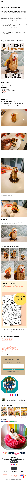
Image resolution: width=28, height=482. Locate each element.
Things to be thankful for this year (7, 350)
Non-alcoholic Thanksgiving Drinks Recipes (8, 346)
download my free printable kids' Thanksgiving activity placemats (15, 286)
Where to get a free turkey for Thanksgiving (8, 348)
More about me (13, 461)
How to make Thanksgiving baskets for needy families (10, 349)
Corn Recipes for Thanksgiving (7, 342)
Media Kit (22, 474)
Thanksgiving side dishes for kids (7, 339)
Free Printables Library (14, 475)
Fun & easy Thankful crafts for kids (7, 351)
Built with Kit (13, 373)
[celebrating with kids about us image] (9, 385)
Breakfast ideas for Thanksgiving (7, 340)
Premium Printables (14, 476)
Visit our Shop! (5, 474)
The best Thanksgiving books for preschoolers (9, 347)
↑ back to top (14, 468)
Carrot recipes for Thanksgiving (7, 341)
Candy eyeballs (4, 91)
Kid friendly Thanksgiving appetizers (7, 338)
